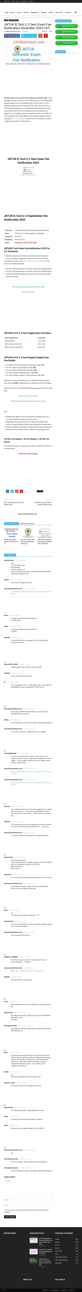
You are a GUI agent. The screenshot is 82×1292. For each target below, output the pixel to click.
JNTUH (19, 12)
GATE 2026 (24, 1)
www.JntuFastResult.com (13, 31)
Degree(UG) (34, 12)
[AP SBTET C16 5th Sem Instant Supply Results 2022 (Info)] (34, 1251)
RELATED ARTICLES (11, 524)
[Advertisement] (28, 82)
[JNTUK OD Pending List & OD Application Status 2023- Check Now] (45, 533)
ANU (56, 1254)
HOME (6, 12)
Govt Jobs (58, 12)
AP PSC (31, 1)
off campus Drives (61, 1257)
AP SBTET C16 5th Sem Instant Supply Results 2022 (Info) (45, 1251)
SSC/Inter (68, 12)
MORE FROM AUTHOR (27, 524)
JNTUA (26, 12)
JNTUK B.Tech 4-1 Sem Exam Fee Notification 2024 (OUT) (28, 541)
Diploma (43, 12)
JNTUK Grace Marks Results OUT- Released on (11, 541)
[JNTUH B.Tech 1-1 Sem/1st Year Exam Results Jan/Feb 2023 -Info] (34, 1261)
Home (6, 17)
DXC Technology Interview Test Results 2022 (14, 503)
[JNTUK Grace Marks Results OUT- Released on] (11, 533)
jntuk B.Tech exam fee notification (34, 261)
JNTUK (12, 12)
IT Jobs (50, 12)
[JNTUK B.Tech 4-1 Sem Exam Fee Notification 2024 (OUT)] (28, 533)
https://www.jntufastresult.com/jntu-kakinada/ (30, 971)
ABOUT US (7, 1)
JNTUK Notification (13, 20)
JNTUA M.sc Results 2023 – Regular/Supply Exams (43, 503)
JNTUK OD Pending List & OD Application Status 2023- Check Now (45, 541)
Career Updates (15, 1)
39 (51, 31)
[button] (75, 12)
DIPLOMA (58, 1251)
